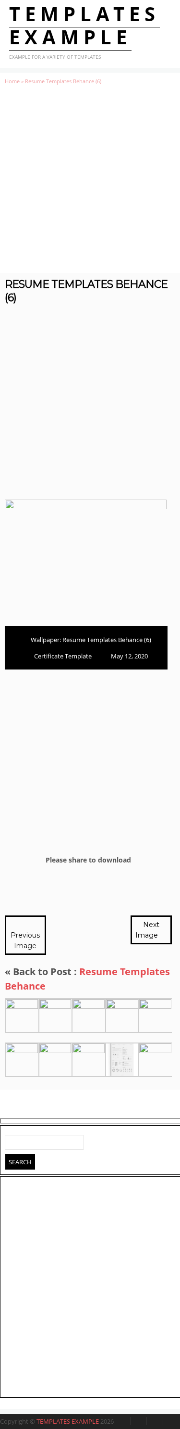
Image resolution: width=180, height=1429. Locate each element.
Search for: (12, 1140)
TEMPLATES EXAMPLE (84, 25)
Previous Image (25, 940)
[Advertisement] (90, 179)
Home (12, 81)
